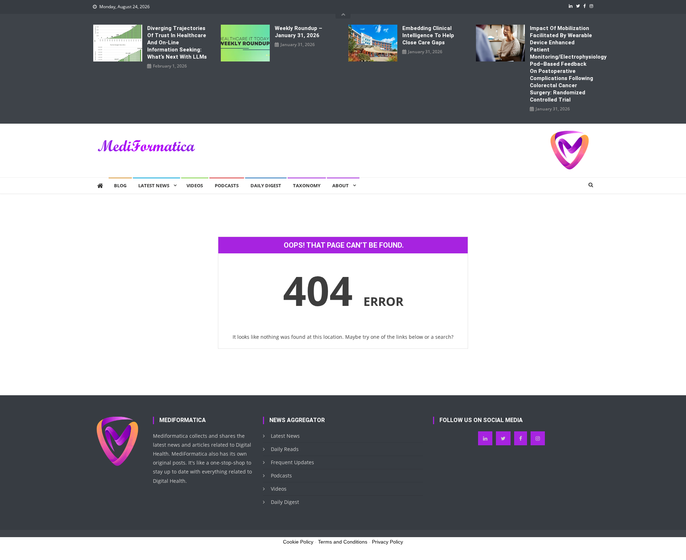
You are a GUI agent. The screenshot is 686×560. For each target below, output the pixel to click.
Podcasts (227, 185)
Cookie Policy (298, 542)
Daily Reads (285, 449)
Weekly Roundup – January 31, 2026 (298, 32)
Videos (195, 185)
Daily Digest (265, 185)
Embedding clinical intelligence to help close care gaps (428, 35)
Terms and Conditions (342, 542)
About (340, 185)
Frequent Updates (292, 462)
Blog (120, 185)
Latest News (153, 185)
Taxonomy (306, 185)
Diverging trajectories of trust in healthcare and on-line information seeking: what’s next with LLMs (177, 42)
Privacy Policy (387, 542)
